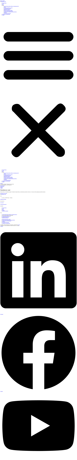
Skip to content (2, 0)
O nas (3, 3)
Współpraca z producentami (6, 14)
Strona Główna (4, 169)
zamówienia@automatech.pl (3, 204)
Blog (3, 4)
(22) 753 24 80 (2, 202)
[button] (38, 92)
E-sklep (3, 181)
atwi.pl (19, 224)
